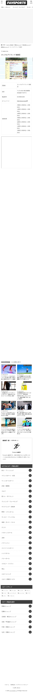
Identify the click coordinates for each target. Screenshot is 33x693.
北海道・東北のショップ (9, 616)
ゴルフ (4, 491)
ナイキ (4, 593)
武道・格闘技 (6, 486)
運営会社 (13, 684)
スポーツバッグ (6, 574)
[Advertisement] (16, 26)
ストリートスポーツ (8, 548)
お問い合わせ (17, 687)
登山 (3, 569)
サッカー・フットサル (8, 517)
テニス (4, 527)
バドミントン (6, 543)
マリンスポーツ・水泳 (8, 475)
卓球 (3, 537)
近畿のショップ (6, 611)
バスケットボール (7, 532)
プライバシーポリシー (22, 684)
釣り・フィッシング (8, 470)
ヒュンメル (21, 593)
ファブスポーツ (13, 690)
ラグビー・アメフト (8, 563)
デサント (28, 590)
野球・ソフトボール (8, 512)
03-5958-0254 (21, 97)
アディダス (13, 590)
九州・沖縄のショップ (8, 632)
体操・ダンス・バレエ (8, 522)
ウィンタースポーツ (8, 480)
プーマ (28, 593)
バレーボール (6, 558)
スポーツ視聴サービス (8, 579)
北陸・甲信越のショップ (9, 621)
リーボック (11, 595)
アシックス (5, 590)
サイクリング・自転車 (8, 506)
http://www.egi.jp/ (21, 101)
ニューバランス (12, 593)
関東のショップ (6, 606)
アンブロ (21, 590)
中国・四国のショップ (8, 627)
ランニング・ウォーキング (9, 501)
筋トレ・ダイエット (8, 496)
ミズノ (4, 595)
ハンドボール (6, 553)
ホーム (7, 684)
